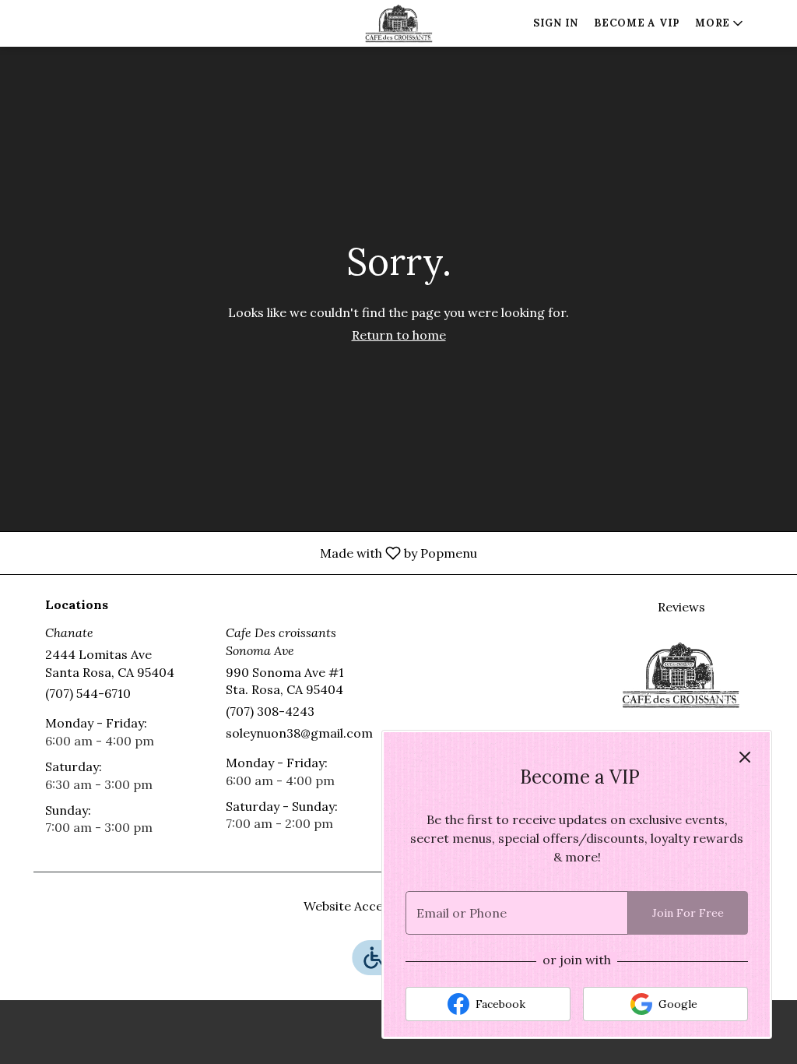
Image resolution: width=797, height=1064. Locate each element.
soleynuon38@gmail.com (299, 733)
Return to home (399, 335)
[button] (720, 23)
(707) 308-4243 (270, 711)
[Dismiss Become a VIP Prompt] (745, 757)
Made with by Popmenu (244, 552)
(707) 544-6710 (88, 693)
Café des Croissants (681, 674)
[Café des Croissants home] (398, 23)
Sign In (555, 23)
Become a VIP (636, 23)
